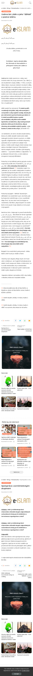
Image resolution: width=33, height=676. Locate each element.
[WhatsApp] (25, 320)
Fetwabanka (6, 11)
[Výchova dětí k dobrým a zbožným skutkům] (8, 430)
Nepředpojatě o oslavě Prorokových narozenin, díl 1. (7, 461)
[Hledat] (30, 3)
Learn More (16, 357)
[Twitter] (20, 320)
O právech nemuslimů (23, 409)
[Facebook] (15, 320)
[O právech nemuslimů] (24, 401)
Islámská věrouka (24, 452)
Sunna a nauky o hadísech (10, 456)
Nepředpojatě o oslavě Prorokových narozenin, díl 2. (23, 439)
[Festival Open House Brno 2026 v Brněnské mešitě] (8, 401)
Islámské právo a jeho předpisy (12, 454)
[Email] (29, 320)
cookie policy (26, 670)
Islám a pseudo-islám (25, 429)
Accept (16, 674)
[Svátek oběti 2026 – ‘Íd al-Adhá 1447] (24, 381)
